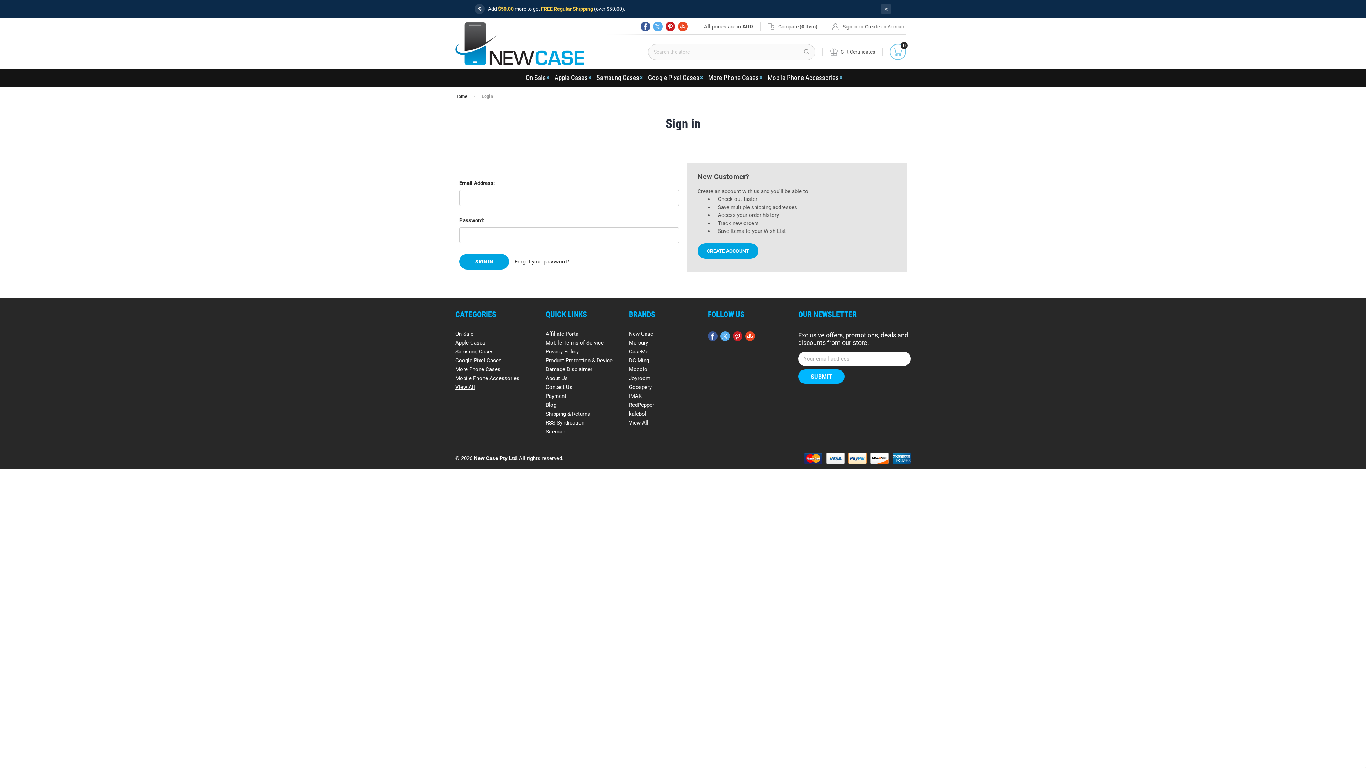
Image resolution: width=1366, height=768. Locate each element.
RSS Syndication (565, 423)
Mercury (638, 343)
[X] (658, 26)
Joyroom (639, 378)
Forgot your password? (542, 261)
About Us (557, 378)
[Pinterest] (670, 26)
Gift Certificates (858, 52)
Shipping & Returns (568, 414)
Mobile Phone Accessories (803, 78)
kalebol (637, 414)
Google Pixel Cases (673, 78)
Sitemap (555, 431)
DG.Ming (639, 360)
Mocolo (638, 369)
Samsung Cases (618, 78)
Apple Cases (571, 78)
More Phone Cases (733, 78)
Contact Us (559, 387)
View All (465, 387)
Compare (797, 27)
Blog (551, 405)
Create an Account (885, 27)
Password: (471, 220)
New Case (641, 334)
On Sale (536, 78)
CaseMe (638, 351)
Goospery (640, 387)
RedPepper (641, 405)
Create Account (728, 251)
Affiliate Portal (563, 334)
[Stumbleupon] (683, 26)
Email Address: (477, 183)
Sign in (850, 27)
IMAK (635, 396)
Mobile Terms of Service (575, 343)
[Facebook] (645, 26)
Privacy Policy (562, 351)
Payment (556, 396)
